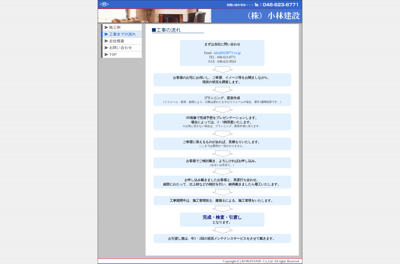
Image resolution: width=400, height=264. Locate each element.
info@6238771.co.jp (227, 53)
